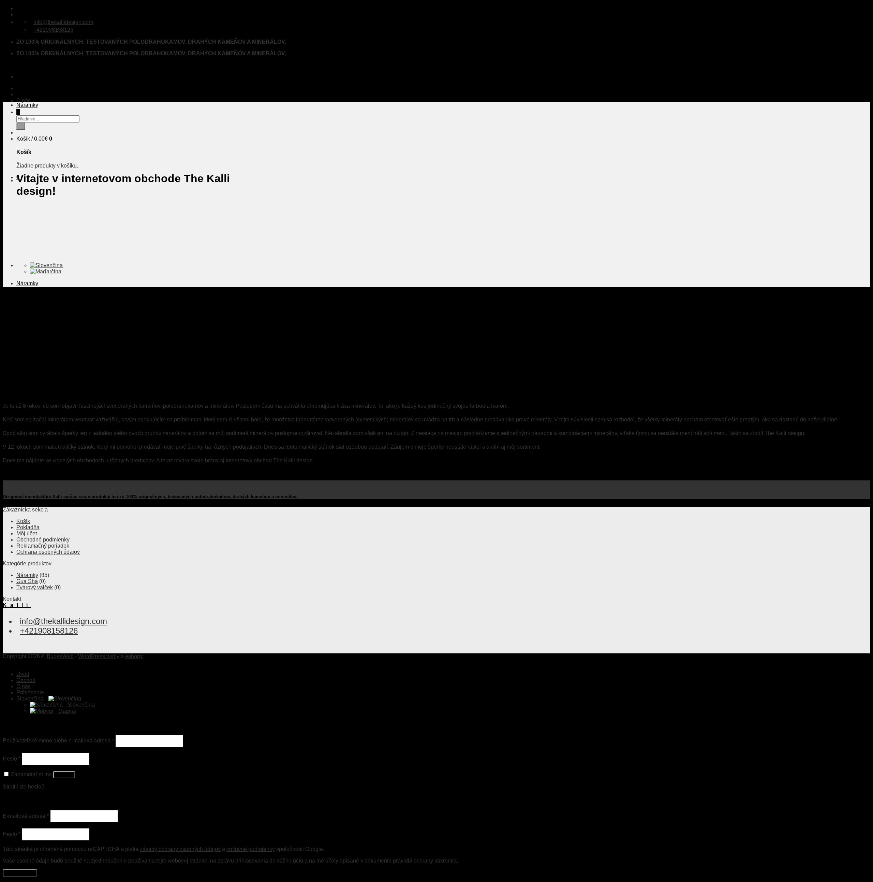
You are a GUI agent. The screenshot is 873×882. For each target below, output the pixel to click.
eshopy (134, 656)
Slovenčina (30, 699)
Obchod (25, 94)
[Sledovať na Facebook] (18, 8)
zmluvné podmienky (250, 849)
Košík (23, 521)
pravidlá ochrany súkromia (425, 861)
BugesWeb (60, 656)
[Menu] (18, 76)
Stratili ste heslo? (23, 787)
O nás (23, 100)
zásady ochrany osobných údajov (180, 849)
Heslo (11, 759)
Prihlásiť (64, 774)
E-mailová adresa (26, 816)
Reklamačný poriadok (42, 546)
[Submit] (20, 126)
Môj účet (26, 533)
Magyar (66, 711)
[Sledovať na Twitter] (25, 8)
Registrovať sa (19, 873)
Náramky (27, 105)
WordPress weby (98, 656)
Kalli (17, 65)
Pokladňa (28, 527)
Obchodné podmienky (43, 540)
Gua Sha (27, 581)
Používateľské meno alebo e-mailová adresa (58, 740)
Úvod (22, 88)
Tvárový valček (34, 587)
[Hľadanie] (18, 112)
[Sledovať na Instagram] (21, 8)
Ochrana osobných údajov (48, 552)
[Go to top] (4, 662)
